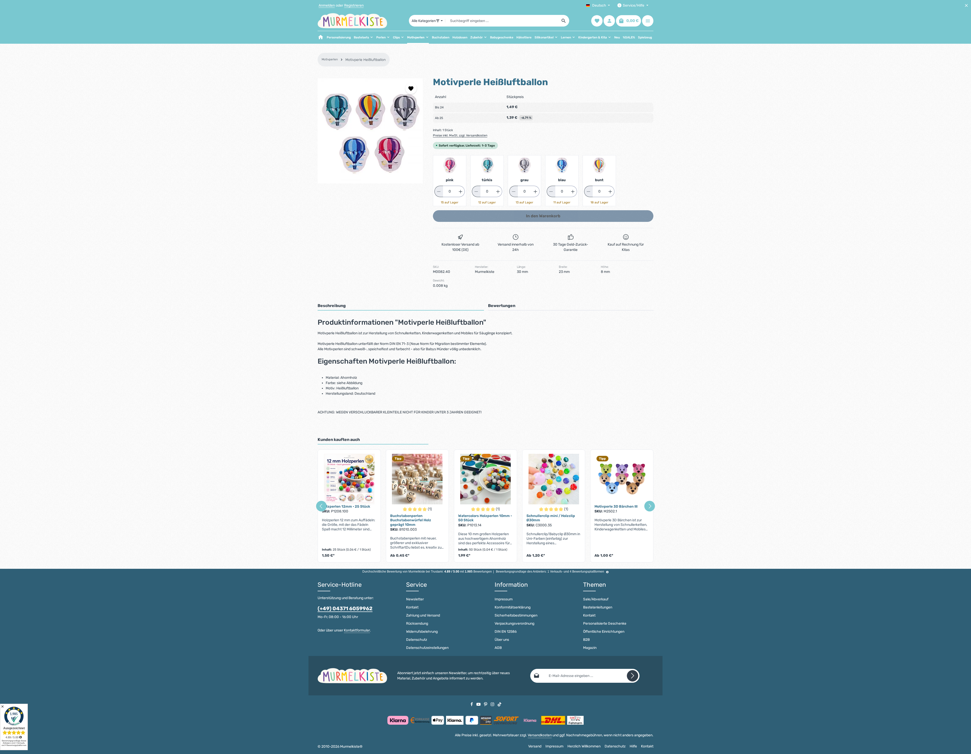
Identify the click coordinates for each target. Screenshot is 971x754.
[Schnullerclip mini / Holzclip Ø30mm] (553, 479)
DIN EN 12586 (506, 631)
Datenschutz (416, 640)
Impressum (504, 599)
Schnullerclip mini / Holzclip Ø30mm (550, 518)
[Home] (320, 37)
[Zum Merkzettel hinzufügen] (411, 88)
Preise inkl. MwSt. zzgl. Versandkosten (460, 135)
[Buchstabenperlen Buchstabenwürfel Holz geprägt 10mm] (417, 479)
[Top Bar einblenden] (647, 21)
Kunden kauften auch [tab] (339, 439)
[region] (370, 131)
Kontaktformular (357, 630)
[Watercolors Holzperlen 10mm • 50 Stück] (485, 479)
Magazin (590, 648)
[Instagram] (492, 704)
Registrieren (354, 5)
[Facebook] (472, 704)
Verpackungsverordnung (514, 623)
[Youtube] (478, 704)
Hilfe (633, 746)
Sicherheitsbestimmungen (516, 615)
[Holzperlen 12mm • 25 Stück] (349, 479)
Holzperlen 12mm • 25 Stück (346, 506)
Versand (534, 746)
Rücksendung (417, 623)
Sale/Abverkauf (595, 599)
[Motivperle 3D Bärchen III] (621, 479)
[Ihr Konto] (609, 21)
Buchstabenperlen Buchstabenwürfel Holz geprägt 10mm (410, 520)
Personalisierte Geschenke (604, 623)
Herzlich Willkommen (584, 746)
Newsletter (415, 599)
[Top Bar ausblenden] (966, 5)
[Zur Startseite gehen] (352, 20)
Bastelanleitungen (597, 607)
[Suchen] (563, 21)
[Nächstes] (649, 506)
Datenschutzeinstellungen (427, 648)
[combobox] (502, 21)
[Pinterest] (486, 704)
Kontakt (412, 607)
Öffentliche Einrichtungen (603, 631)
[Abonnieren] (632, 675)
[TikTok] (499, 704)
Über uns (502, 640)
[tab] (401, 306)
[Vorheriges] (321, 506)
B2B (586, 640)
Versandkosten (540, 735)
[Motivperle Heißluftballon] (370, 131)
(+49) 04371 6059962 (345, 608)
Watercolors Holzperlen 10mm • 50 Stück (485, 518)
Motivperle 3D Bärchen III (615, 506)
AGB (498, 648)
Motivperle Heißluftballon (365, 60)
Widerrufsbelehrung (422, 631)
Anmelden (327, 5)
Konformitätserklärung (513, 607)
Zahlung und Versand (423, 615)
